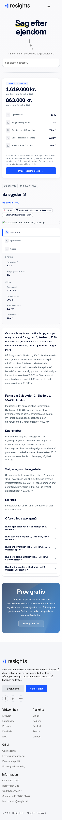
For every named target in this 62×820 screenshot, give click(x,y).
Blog (4, 736)
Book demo (13, 688)
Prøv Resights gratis (29, 170)
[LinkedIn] (13, 698)
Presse (36, 731)
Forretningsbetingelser (13, 756)
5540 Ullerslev (10, 202)
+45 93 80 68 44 (21, 796)
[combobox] (31, 63)
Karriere (37, 720)
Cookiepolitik (9, 750)
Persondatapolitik (11, 761)
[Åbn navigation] (48, 6)
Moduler (6, 715)
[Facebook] (5, 698)
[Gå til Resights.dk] (17, 6)
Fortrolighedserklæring (13, 766)
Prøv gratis (29, 623)
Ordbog (37, 736)
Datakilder (7, 731)
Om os (36, 715)
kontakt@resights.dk (18, 801)
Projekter (7, 726)
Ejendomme (8, 720)
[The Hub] (21, 698)
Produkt (37, 726)
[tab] (31, 232)
